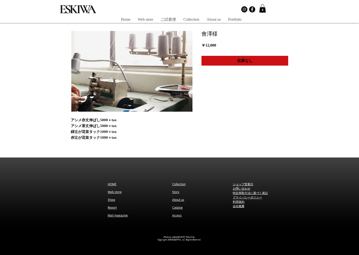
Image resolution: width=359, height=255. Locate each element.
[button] (262, 8)
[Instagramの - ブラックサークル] (244, 9)
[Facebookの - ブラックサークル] (252, 9)
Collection (179, 184)
